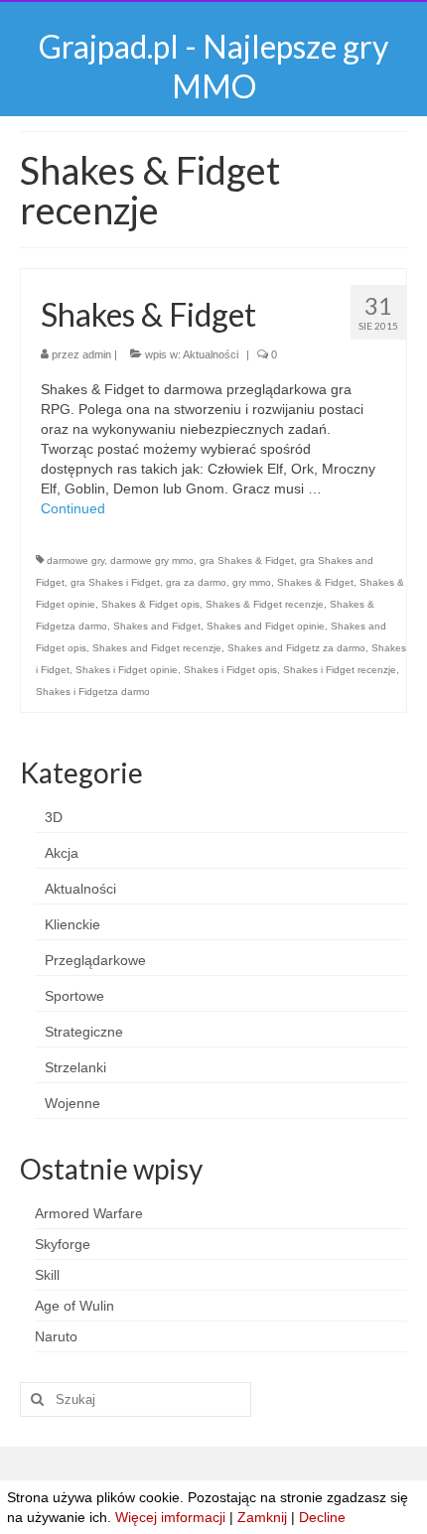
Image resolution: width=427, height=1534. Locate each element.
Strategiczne (84, 1032)
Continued (73, 508)
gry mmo (251, 582)
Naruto (56, 1336)
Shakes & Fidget (315, 582)
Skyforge (62, 1244)
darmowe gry (75, 560)
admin (96, 354)
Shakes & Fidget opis (150, 604)
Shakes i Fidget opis (230, 669)
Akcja (61, 853)
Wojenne (72, 1103)
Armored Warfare (89, 1213)
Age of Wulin (74, 1306)
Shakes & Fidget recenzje (265, 604)
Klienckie (72, 924)
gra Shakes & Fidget (247, 560)
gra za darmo (196, 582)
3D (54, 817)
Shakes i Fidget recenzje (339, 669)
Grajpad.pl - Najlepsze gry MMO (213, 66)
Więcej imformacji (170, 1517)
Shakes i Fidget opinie (126, 669)
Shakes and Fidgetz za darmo (296, 647)
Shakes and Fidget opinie (266, 626)
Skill (47, 1275)
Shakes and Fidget (157, 626)
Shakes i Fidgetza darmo (93, 691)
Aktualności (210, 354)
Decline (322, 1517)
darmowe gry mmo (152, 560)
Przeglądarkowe (95, 960)
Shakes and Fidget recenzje (156, 647)
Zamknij (262, 1517)
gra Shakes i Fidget (115, 582)
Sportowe (74, 996)
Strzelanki (75, 1067)
